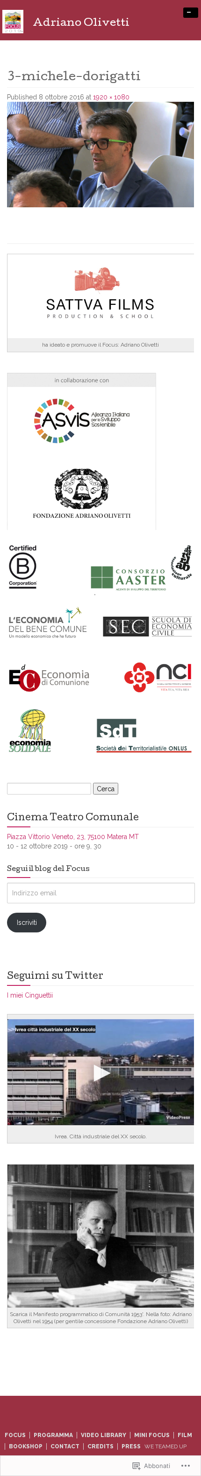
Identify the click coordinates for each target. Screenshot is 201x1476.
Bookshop (26, 1446)
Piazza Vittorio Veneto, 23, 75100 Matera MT (73, 836)
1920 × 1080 (111, 97)
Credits (100, 1446)
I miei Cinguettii (30, 995)
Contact (64, 1446)
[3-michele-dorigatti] (100, 154)
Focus (15, 1435)
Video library (103, 1435)
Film (185, 1435)
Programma (53, 1435)
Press (131, 1446)
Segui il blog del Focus (48, 869)
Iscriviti (27, 922)
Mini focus (152, 1435)
